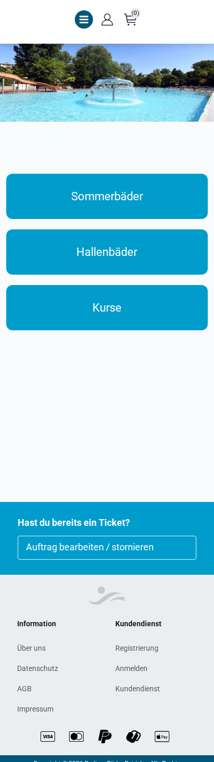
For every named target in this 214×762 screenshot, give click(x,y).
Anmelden (131, 668)
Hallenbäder (106, 252)
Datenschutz (37, 668)
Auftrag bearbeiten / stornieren (90, 546)
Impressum (35, 709)
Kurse (107, 307)
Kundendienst (137, 688)
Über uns (31, 648)
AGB (24, 688)
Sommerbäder (107, 196)
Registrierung (136, 648)
